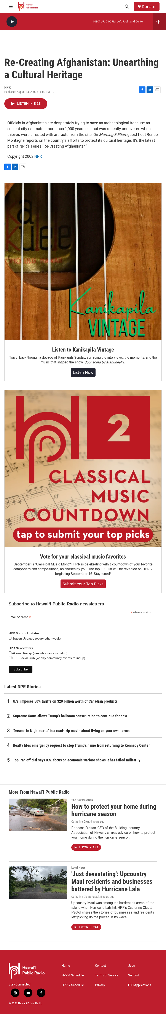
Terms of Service (106, 975)
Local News (78, 867)
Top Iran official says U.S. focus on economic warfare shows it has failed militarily (76, 760)
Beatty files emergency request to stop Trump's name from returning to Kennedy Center (81, 745)
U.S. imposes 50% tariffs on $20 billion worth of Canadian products (65, 701)
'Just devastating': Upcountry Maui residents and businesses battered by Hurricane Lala (111, 881)
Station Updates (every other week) (36, 638)
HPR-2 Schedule (73, 985)
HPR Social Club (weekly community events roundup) (48, 658)
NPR (38, 156)
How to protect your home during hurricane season (113, 810)
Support (133, 975)
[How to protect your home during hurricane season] (38, 815)
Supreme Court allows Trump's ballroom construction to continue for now (70, 716)
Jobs (131, 965)
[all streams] (159, 21)
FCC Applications (139, 985)
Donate (148, 6)
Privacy (100, 985)
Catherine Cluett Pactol (85, 896)
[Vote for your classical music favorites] (83, 468)
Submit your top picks (83, 583)
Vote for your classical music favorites (83, 556)
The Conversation (82, 800)
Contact (100, 965)
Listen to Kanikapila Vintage (83, 349)
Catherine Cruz (80, 821)
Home (66, 965)
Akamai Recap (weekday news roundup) (39, 653)
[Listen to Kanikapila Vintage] (83, 261)
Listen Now (83, 372)
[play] (11, 21)
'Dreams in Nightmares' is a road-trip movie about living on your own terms (71, 730)
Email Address (20, 617)
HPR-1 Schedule (73, 975)
